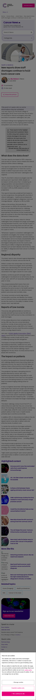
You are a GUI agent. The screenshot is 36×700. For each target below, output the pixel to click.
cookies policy (28, 670)
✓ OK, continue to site (18, 694)
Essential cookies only (18, 688)
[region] (18, 676)
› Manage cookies (18, 682)
